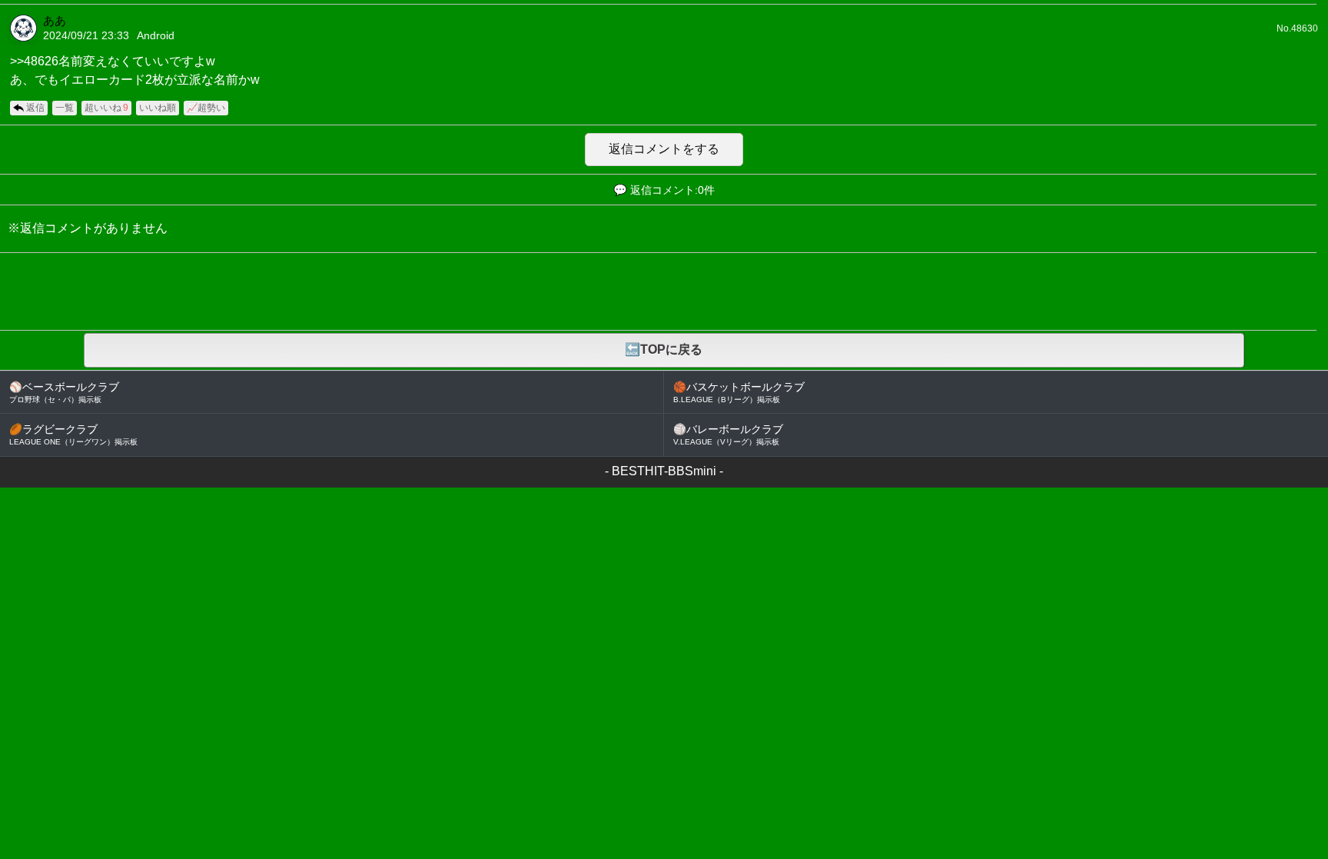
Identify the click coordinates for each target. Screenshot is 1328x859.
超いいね (106, 107)
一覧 (64, 107)
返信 (35, 107)
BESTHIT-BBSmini (664, 471)
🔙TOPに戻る (663, 349)
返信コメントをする (664, 148)
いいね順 (157, 107)
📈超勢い (206, 107)
